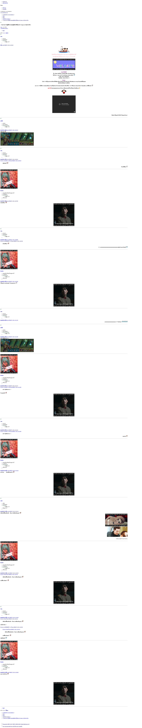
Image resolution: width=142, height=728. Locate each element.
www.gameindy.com (4, 12)
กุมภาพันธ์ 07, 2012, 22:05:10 (9, 130)
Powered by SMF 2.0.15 (7, 724)
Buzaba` (2, 190)
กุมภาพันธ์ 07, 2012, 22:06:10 (9, 159)
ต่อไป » (6, 28)
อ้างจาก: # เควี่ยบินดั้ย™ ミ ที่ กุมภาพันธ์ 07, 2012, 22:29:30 (11, 627)
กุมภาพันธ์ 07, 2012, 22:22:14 (9, 511)
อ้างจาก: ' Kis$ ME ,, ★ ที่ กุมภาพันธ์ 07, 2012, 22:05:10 (10, 160)
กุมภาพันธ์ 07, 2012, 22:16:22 (9, 470)
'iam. (1, 27)
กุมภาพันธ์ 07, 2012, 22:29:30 (9, 573)
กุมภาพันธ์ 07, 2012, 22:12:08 (9, 336)
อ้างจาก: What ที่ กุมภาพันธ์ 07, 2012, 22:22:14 (9, 574)
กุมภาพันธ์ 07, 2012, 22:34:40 (9, 617)
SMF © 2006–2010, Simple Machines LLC (21, 724)
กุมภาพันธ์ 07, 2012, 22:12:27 (9, 385)
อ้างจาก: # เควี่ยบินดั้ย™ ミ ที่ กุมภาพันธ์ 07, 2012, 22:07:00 (11, 241)
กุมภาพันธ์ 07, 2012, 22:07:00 (9, 201)
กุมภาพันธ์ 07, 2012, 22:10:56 (9, 281)
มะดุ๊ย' (1, 120)
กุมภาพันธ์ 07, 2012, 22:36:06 (9, 672)
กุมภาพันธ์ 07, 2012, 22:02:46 (6, 45)
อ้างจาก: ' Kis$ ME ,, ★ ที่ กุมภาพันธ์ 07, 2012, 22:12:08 (10, 387)
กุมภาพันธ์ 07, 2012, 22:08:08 (9, 239)
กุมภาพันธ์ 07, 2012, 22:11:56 (9, 320)
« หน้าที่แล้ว (2, 28)
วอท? (1, 500)
